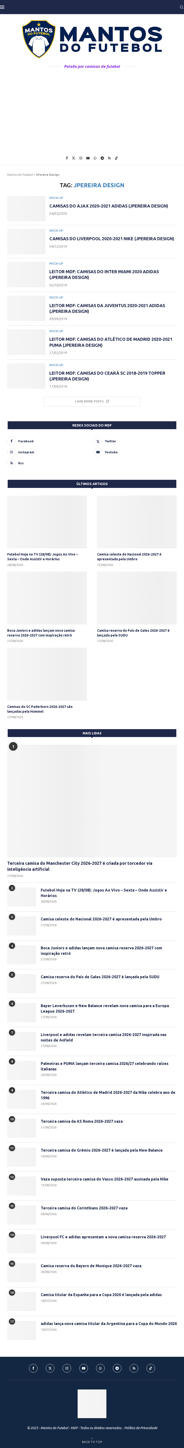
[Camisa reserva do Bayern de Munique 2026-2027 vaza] (21, 1272)
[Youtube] (88, 158)
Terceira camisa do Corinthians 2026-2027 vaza (84, 1208)
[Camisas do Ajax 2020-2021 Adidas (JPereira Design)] (26, 209)
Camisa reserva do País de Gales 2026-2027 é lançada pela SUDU (133, 633)
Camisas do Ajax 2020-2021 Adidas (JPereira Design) (108, 205)
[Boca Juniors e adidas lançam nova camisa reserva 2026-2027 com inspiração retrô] (47, 598)
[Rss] (109, 158)
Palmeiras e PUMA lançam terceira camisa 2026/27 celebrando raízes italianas (104, 1066)
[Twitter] (73, 158)
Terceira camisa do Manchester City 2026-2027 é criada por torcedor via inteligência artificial (79, 866)
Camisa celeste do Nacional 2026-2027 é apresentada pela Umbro (129, 556)
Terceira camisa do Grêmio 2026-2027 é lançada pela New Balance (102, 1150)
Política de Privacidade (140, 1428)
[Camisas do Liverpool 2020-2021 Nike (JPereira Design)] (26, 241)
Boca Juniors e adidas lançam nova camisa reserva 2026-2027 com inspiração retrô (41, 633)
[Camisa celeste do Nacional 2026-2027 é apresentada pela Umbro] (137, 522)
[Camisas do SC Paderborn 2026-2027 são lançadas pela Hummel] (47, 674)
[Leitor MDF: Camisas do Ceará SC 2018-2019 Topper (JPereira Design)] (26, 376)
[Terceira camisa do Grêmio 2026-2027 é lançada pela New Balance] (21, 1157)
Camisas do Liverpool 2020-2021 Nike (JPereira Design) (111, 238)
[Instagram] (80, 158)
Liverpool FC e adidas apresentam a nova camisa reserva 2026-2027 (103, 1237)
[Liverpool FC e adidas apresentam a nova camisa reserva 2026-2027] (21, 1243)
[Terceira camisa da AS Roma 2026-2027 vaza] (21, 1128)
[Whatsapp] (95, 158)
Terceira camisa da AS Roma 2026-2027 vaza (82, 1121)
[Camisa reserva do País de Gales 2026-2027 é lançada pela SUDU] (137, 598)
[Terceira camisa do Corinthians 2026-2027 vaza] (21, 1214)
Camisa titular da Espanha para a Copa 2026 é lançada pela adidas (101, 1295)
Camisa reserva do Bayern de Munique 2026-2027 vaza (91, 1266)
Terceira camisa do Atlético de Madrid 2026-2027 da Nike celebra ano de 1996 (108, 1095)
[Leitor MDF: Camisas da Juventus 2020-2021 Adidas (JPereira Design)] (26, 308)
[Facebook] (67, 158)
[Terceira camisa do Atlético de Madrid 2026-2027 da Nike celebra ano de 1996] (21, 1099)
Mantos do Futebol (20, 174)
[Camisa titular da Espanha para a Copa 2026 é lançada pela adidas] (21, 1301)
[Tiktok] (116, 158)
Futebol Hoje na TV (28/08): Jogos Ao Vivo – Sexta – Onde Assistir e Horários (42, 556)
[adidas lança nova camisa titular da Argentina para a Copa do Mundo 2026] (21, 1330)
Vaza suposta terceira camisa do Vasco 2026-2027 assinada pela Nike (104, 1179)
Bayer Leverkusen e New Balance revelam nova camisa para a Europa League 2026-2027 (105, 1008)
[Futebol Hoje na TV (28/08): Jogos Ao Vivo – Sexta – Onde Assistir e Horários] (47, 522)
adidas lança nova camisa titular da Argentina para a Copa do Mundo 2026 (109, 1323)
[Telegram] (102, 158)
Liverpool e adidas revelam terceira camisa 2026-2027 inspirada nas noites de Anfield (104, 1037)
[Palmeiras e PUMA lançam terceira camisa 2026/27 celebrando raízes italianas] (21, 1070)
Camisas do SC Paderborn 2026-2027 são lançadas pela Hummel (40, 709)
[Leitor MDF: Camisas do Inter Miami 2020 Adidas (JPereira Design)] (26, 274)
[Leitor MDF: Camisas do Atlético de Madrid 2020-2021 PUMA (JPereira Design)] (26, 342)
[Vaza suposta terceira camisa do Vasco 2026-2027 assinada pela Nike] (21, 1186)
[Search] (181, 7)
